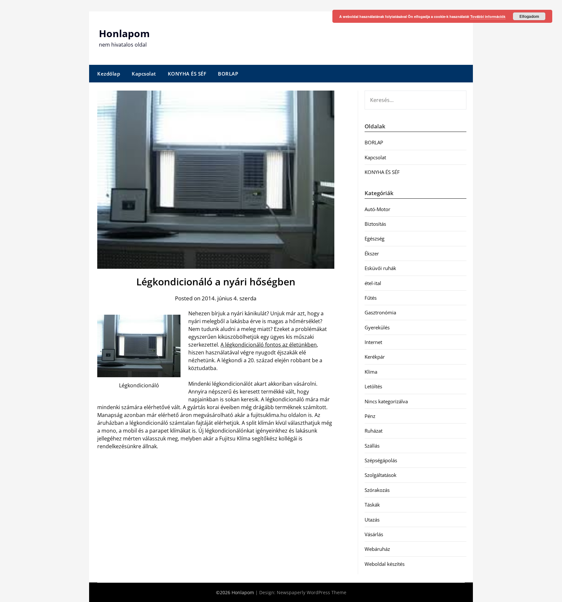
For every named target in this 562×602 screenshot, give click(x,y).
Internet (373, 342)
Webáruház (377, 549)
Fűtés (371, 297)
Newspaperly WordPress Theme (311, 592)
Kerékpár (375, 356)
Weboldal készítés (385, 564)
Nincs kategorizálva (386, 401)
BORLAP (228, 73)
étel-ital (373, 283)
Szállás (372, 445)
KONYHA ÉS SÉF (187, 73)
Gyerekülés (377, 327)
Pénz (370, 416)
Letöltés (373, 386)
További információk (487, 16)
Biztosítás (375, 224)
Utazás (372, 519)
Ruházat (373, 430)
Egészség (374, 238)
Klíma (371, 371)
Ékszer (372, 253)
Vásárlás (374, 534)
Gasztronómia (380, 312)
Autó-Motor (377, 209)
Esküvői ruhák (380, 268)
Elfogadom (529, 16)
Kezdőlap (108, 73)
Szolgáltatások (380, 475)
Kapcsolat (144, 73)
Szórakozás (377, 490)
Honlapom (124, 33)
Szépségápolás (381, 460)
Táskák (372, 504)
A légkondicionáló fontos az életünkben (269, 344)
